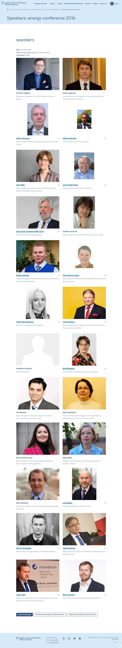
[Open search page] (112, 3)
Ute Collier (20, 185)
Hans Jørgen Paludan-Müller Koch (30, 231)
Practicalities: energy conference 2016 (50, 614)
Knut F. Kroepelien (23, 548)
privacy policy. (115, 639)
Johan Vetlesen (69, 548)
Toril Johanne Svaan (71, 275)
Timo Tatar (20, 595)
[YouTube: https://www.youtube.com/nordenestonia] (79, 638)
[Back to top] (119, 645)
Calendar (12, 9)
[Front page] (8, 9)
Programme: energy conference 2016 (82, 614)
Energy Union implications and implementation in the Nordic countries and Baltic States (38, 9)
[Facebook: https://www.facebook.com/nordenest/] (63, 638)
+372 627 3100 (54, 640)
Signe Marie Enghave (25, 322)
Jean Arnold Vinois (70, 185)
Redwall (116, 642)
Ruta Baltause (69, 368)
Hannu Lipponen (23, 138)
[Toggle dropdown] (47, 4)
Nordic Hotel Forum (29, 52)
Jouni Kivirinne (69, 322)
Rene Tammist (69, 595)
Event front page (24, 614)
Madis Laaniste (22, 275)
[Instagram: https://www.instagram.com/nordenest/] (69, 638)
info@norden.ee (54, 642)
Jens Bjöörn (67, 503)
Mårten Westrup (69, 138)
